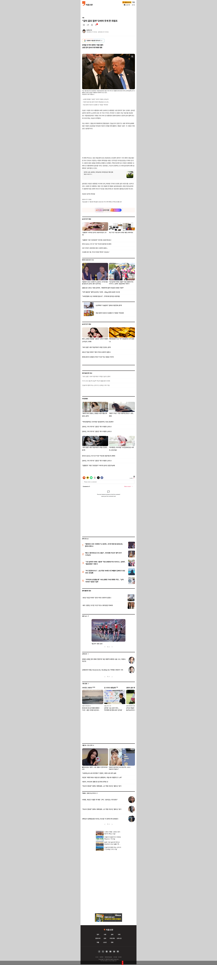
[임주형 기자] (84, 31)
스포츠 (105, 942)
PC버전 (119, 957)
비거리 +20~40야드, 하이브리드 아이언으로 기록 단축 (98, 172)
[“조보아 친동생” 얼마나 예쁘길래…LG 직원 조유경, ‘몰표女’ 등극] (131, 809)
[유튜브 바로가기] (106, 951)
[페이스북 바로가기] (99, 951)
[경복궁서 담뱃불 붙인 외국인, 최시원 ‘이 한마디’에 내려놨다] (131, 818)
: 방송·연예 (87, 745)
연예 (112, 942)
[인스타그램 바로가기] (110, 951)
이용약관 (101, 957)
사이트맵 (115, 957)
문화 (105, 938)
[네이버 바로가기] (114, 951)
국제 (119, 934)
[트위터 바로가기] (103, 951)
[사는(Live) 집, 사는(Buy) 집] (131, 669)
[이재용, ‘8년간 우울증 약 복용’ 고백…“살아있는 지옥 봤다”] (131, 799)
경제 (112, 934)
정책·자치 (97, 938)
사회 (105, 934)
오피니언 (84, 654)
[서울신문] (87, 3)
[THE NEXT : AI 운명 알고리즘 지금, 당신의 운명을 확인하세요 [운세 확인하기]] (108, 210)
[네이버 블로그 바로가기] (117, 951)
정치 (98, 934)
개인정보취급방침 (108, 957)
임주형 (88, 30)
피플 (83, 17)
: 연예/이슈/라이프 (89, 793)
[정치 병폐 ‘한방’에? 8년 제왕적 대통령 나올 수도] (131, 660)
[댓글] (96, 25)
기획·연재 (84, 684)
